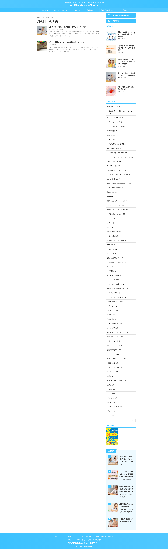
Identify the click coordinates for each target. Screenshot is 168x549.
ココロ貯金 (45, 10)
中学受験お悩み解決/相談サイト (84, 5)
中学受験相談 (76, 10)
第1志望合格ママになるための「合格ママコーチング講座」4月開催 (126, 62)
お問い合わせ (123, 10)
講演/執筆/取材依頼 (107, 10)
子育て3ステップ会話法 (61, 10)
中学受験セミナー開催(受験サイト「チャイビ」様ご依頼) (126, 48)
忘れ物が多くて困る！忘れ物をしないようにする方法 (67, 27)
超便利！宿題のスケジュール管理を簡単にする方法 (66, 42)
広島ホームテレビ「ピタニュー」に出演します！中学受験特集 (126, 34)
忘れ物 (61, 29)
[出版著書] (112, 444)
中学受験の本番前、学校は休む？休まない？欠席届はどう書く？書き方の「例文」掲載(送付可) (126, 491)
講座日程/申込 (91, 10)
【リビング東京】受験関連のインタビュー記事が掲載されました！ (126, 75)
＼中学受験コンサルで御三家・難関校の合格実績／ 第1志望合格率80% (84, 540)
